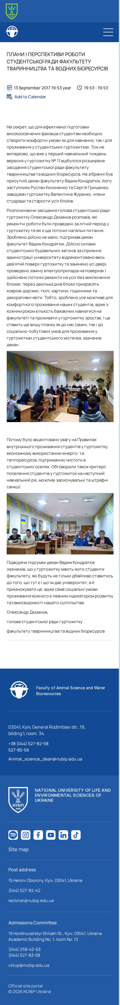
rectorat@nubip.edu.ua (31, 900)
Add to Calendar (30, 96)
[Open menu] (108, 32)
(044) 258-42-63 (24, 949)
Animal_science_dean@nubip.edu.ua (45, 759)
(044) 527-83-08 (24, 955)
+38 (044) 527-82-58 (28, 743)
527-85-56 (18, 750)
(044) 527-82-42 (24, 890)
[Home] (12, 11)
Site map (18, 849)
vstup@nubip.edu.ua (28, 965)
